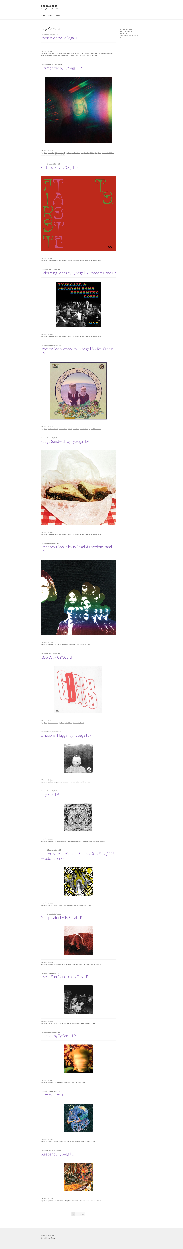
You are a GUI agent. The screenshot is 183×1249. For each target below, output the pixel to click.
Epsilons (77, 53)
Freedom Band (94, 53)
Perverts (63, 55)
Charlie (61, 1023)
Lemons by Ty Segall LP (58, 1035)
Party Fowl (51, 55)
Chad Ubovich (52, 841)
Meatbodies (44, 55)
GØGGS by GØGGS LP (57, 657)
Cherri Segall (62, 53)
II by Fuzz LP (50, 794)
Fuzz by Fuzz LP (52, 1094)
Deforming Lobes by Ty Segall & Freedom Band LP (78, 272)
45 (48, 903)
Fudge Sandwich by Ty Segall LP (65, 441)
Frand (82, 53)
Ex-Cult (67, 723)
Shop (51, 51)
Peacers (57, 55)
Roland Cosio (95, 841)
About (43, 16)
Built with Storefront (48, 1238)
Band (45, 53)
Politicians (69, 55)
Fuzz (100, 53)
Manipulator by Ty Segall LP (61, 917)
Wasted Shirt (93, 55)
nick (57, 34)
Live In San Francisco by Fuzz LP (64, 976)
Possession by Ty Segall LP (60, 37)
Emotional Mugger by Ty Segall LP (66, 735)
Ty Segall (81, 723)
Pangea (75, 841)
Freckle (87, 53)
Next (82, 1214)
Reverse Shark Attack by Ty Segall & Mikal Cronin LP (77, 351)
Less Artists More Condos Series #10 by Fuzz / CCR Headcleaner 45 (78, 856)
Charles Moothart (53, 723)
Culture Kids (62, 905)
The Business (49, 6)
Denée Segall (70, 53)
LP (48, 51)
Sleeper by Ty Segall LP (58, 1154)
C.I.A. (56, 53)
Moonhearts (76, 905)
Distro (50, 16)
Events (58, 16)
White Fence (97, 964)
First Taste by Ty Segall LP (59, 167)
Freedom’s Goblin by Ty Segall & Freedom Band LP (76, 549)
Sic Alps (75, 55)
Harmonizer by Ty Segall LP (61, 68)
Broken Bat (51, 53)
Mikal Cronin (60, 964)
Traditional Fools (84, 55)
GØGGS (110, 53)
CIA (56, 153)
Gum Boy (105, 53)
